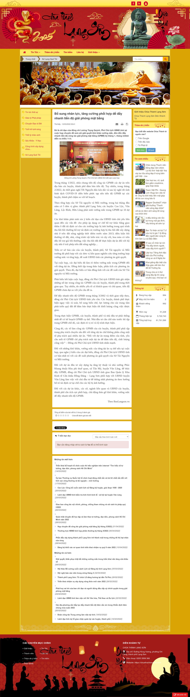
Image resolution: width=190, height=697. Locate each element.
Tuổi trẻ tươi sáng (33, 129)
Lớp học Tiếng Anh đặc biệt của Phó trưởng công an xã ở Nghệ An (156, 255)
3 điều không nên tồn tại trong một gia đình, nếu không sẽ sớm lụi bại (150, 222)
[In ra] (122, 124)
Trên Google (143, 138)
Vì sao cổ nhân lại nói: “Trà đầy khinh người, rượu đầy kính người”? (155, 245)
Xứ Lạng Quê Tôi (32, 154)
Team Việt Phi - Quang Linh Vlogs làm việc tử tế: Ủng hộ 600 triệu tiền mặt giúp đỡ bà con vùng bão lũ (150, 194)
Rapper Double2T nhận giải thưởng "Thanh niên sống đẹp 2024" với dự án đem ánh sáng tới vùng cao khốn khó (150, 208)
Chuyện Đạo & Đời (33, 123)
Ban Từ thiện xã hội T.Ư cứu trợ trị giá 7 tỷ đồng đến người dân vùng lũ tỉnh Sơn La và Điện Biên (151, 234)
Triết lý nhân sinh (32, 135)
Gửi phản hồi (181, 694)
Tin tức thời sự (31, 112)
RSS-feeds (29, 663)
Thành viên (29, 653)
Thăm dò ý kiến (30, 658)
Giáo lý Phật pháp (33, 117)
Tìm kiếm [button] (68, 52)
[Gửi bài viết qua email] (117, 124)
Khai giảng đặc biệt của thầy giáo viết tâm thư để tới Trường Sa (156, 265)
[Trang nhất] (25, 52)
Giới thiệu (28, 648)
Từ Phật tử (142, 145)
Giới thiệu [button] (93, 52)
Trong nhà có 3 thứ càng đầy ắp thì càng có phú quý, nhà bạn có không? (150, 276)
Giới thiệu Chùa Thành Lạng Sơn (150, 111)
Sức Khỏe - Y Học (33, 140)
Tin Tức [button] (35, 52)
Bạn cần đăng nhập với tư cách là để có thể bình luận (82, 444)
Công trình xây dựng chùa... (34, 147)
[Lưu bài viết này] (127, 124)
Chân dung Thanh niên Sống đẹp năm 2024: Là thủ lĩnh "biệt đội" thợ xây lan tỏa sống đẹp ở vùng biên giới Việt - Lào (151, 170)
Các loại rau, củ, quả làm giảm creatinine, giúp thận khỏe (155, 183)
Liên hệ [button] (80, 52)
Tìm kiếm (45, 658)
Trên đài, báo (144, 141)
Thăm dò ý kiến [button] (52, 52)
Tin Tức (44, 648)
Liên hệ (44, 653)
